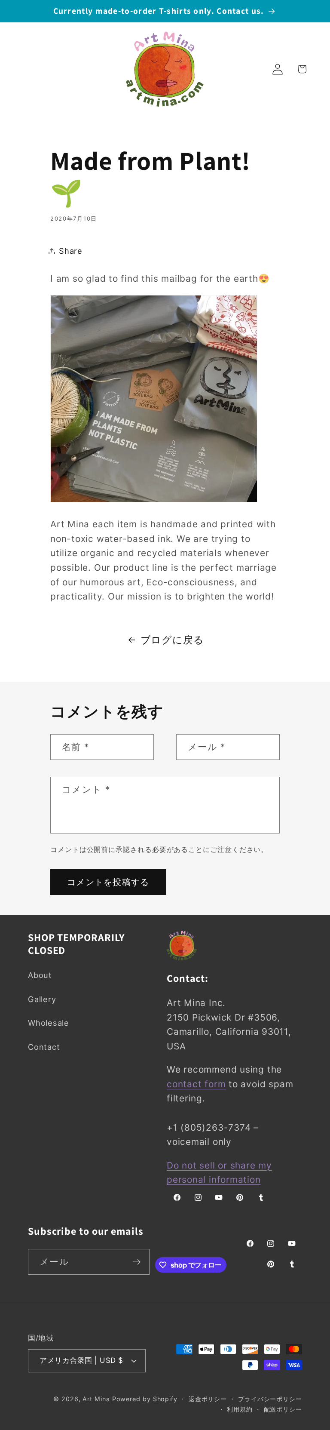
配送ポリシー (283, 1409)
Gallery (42, 999)
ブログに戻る (172, 640)
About (40, 975)
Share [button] (70, 250)
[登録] (136, 1262)
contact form (196, 1084)
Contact (44, 1047)
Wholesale (48, 1022)
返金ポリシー (208, 1398)
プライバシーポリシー (270, 1398)
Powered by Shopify (144, 1398)
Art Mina (96, 1398)
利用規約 (240, 1409)
